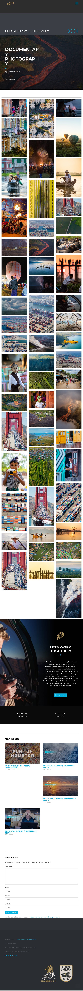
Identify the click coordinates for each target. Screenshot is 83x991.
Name (7, 887)
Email (7, 896)
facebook (60, 714)
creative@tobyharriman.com (26, 939)
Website (8, 904)
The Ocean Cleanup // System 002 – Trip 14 (59, 799)
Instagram (23, 714)
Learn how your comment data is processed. (45, 917)
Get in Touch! (10, 79)
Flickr (61, 716)
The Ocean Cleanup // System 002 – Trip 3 (21, 832)
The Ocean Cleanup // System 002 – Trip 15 (59, 767)
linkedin (23, 716)
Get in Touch (60, 695)
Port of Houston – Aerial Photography (17, 767)
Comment (9, 866)
